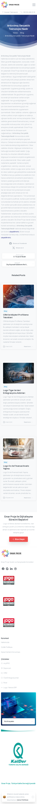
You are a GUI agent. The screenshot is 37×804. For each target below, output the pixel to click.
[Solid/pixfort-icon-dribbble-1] (15, 568)
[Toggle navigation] (34, 5)
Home (15, 33)
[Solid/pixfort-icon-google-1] (7, 568)
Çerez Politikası (22, 800)
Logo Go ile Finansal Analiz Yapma (16, 467)
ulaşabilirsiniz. (14, 231)
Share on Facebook (20, 243)
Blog (22, 33)
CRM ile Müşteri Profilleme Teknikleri (15, 316)
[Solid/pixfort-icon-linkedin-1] (11, 568)
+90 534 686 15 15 (29, 12)
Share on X (20, 248)
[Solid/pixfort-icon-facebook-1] (3, 568)
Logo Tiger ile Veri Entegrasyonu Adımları (14, 391)
